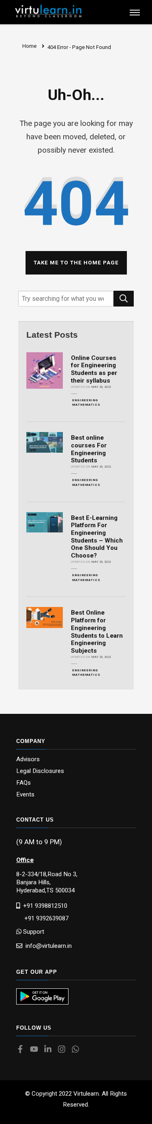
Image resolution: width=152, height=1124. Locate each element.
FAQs (23, 783)
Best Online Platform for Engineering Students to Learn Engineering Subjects (97, 631)
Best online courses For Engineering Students (89, 449)
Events (25, 794)
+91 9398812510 (43, 906)
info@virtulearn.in (47, 946)
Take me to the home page (76, 263)
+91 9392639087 (42, 918)
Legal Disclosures (40, 771)
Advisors (28, 759)
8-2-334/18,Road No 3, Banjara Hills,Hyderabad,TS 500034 (46, 882)
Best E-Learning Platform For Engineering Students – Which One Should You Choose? (97, 537)
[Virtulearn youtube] (36, 1050)
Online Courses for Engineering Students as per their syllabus (94, 369)
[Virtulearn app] (42, 996)
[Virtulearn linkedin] (50, 1050)
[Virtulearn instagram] (64, 1050)
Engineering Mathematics (86, 402)
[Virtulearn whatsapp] (77, 1050)
